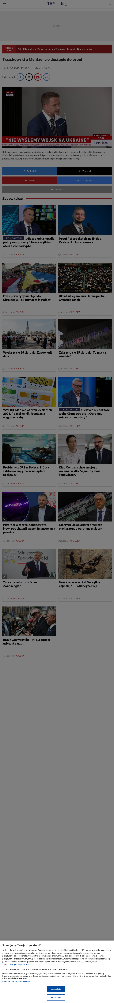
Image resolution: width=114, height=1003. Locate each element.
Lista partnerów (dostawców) (16, 981)
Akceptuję (56, 989)
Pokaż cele (56, 997)
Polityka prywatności (19, 964)
